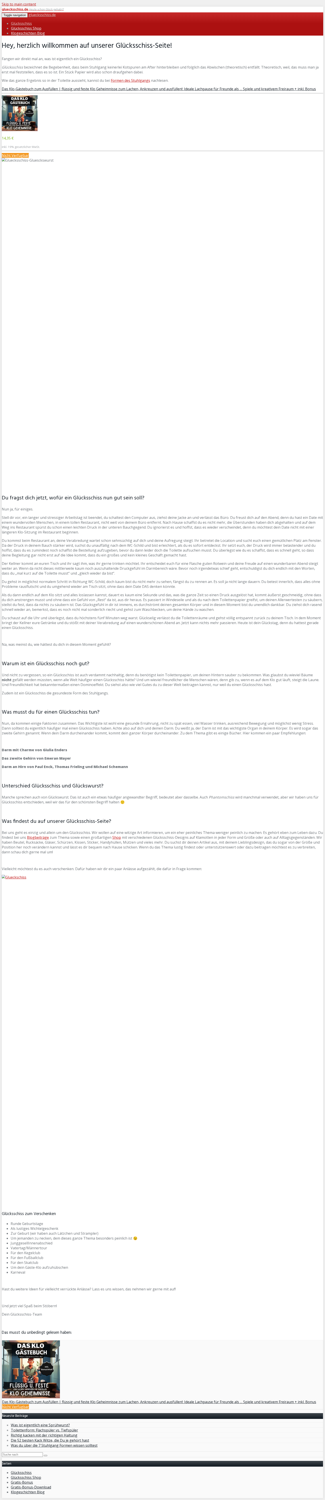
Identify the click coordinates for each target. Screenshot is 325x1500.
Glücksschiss (21, 23)
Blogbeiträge (38, 837)
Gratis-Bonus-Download (31, 1487)
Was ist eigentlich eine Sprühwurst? (40, 1425)
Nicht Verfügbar (15, 155)
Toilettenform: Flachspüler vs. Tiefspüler (44, 1430)
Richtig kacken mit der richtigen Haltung (44, 1435)
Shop (116, 837)
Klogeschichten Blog (28, 33)
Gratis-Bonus (22, 1482)
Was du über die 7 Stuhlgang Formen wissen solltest (54, 1445)
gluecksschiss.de (42, 14)
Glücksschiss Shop (26, 28)
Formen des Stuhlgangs (130, 80)
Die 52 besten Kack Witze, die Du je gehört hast (50, 1440)
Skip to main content (19, 4)
